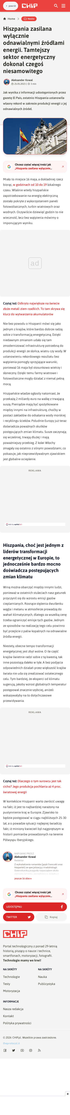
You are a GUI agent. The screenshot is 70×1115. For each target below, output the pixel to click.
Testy (6, 984)
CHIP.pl (16, 1037)
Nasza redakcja (13, 1009)
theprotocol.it (11, 1043)
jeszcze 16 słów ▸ (23, 878)
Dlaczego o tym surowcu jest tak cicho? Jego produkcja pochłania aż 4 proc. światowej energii (32, 786)
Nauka (31, 18)
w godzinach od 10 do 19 (30, 184)
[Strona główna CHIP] (29, 6)
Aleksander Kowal (22, 80)
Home (11, 18)
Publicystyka (46, 984)
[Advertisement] (35, 497)
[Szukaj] (56, 6)
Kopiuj (53, 917)
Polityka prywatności (17, 1023)
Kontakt (8, 1016)
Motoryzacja (11, 991)
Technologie (11, 977)
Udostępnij (14, 906)
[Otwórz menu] (63, 5)
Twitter (11, 917)
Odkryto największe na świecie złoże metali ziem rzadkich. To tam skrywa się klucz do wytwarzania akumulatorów (34, 309)
